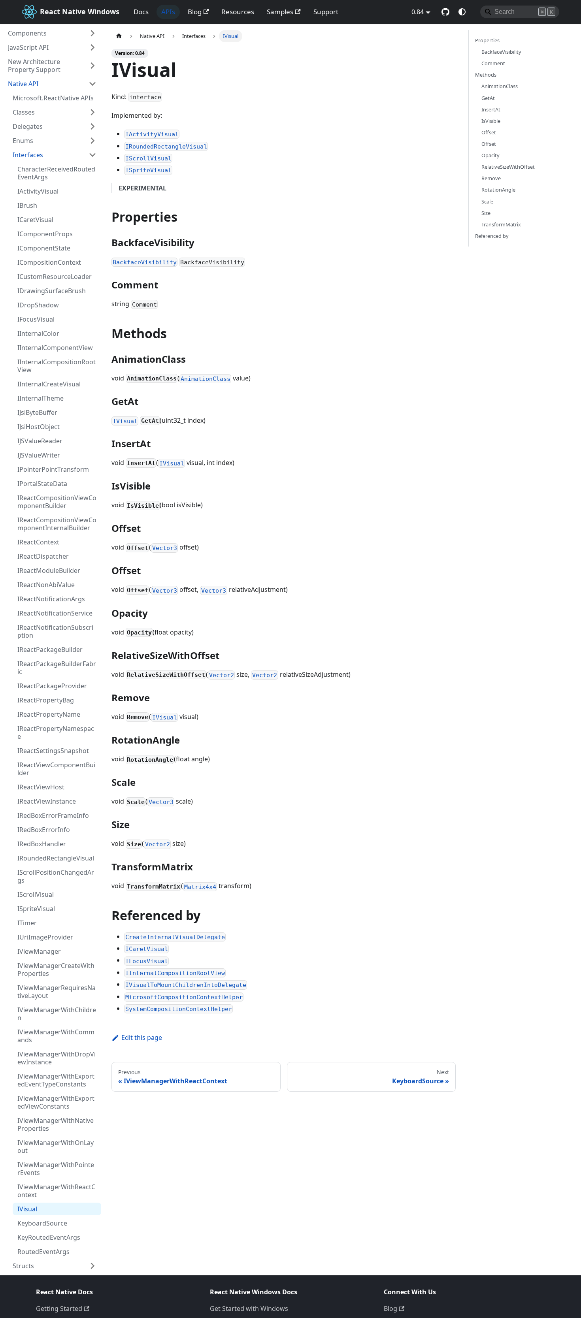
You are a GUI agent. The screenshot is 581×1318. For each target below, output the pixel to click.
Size (485, 213)
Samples (280, 11)
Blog (195, 11)
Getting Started (59, 1308)
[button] (52, 33)
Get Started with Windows (249, 1308)
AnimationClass (499, 86)
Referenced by (492, 235)
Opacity (490, 155)
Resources (237, 11)
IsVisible (490, 120)
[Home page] (118, 36)
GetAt (488, 98)
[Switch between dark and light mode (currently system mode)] (462, 12)
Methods (485, 74)
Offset (488, 132)
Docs (141, 11)
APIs (168, 11)
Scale (487, 201)
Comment (493, 63)
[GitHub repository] (445, 12)
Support (325, 11)
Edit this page (141, 1037)
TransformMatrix (501, 224)
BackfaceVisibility (501, 51)
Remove (491, 178)
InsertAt (490, 109)
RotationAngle (498, 189)
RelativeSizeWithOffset (508, 166)
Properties (487, 40)
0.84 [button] (417, 12)
